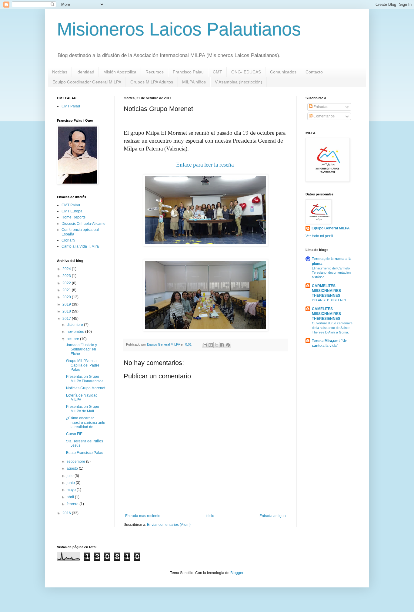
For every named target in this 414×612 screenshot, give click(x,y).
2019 (67, 304)
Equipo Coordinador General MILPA (86, 81)
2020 (67, 297)
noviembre (76, 332)
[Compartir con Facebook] (222, 345)
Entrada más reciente (142, 516)
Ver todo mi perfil (319, 236)
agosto (73, 468)
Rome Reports (73, 217)
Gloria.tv (68, 240)
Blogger (236, 573)
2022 (67, 283)
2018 (67, 311)
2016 (67, 513)
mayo (72, 490)
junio (71, 483)
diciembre (75, 325)
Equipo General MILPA (331, 228)
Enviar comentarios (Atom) (169, 524)
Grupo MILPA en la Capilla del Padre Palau (82, 365)
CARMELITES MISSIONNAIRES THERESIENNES (326, 291)
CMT (217, 71)
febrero (73, 504)
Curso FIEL (75, 434)
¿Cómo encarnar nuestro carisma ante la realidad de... (85, 422)
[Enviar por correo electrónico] (205, 345)
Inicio (209, 516)
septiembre (76, 461)
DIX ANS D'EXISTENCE (329, 300)
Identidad (85, 71)
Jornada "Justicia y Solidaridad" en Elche (81, 349)
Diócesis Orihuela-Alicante (83, 223)
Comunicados (283, 71)
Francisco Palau (188, 71)
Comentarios (323, 116)
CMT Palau (71, 106)
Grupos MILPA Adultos (151, 81)
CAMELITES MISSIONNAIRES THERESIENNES (326, 314)
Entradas (320, 107)
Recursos (154, 71)
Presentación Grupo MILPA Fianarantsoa (85, 378)
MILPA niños (194, 81)
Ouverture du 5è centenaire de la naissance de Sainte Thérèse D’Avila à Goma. (332, 327)
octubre (73, 339)
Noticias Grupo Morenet (85, 388)
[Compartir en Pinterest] (228, 345)
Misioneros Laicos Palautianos (179, 29)
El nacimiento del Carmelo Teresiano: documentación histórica (331, 272)
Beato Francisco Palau (84, 453)
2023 (67, 276)
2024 (67, 269)
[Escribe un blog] (211, 345)
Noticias (59, 71)
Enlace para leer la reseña (205, 164)
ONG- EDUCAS (246, 71)
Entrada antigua (272, 516)
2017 (67, 318)
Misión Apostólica (119, 71)
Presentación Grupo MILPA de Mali (82, 408)
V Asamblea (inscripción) (238, 81)
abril (71, 497)
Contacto (314, 71)
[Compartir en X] (216, 345)
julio (71, 476)
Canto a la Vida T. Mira (80, 246)
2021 (67, 290)
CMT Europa (72, 211)
